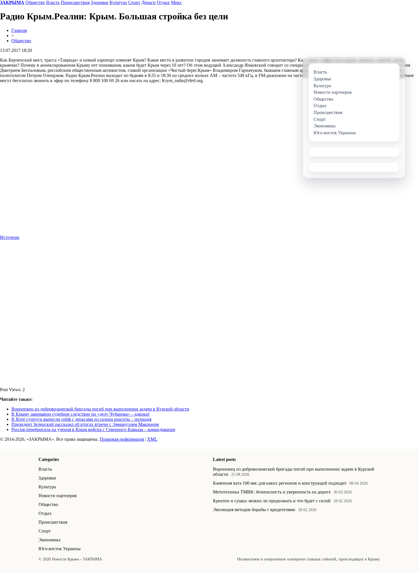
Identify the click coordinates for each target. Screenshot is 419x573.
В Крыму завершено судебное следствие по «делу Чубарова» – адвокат (80, 414)
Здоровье (99, 2)
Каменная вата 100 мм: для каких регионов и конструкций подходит (280, 483)
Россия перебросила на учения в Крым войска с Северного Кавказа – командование (93, 429)
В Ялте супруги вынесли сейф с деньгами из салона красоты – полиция (81, 419)
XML (152, 439)
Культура (118, 2)
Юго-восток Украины (59, 548)
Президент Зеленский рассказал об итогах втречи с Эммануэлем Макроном (85, 424)
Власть (53, 2)
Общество (35, 2)
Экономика (49, 539)
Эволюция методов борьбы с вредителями (254, 509)
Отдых (163, 2)
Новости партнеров (57, 495)
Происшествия (75, 2)
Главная (19, 30)
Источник (9, 237)
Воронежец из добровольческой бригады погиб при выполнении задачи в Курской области (100, 409)
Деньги (148, 2)
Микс (176, 2)
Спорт (134, 2)
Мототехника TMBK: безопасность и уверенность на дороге (272, 491)
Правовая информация (122, 439)
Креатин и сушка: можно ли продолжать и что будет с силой (272, 500)
